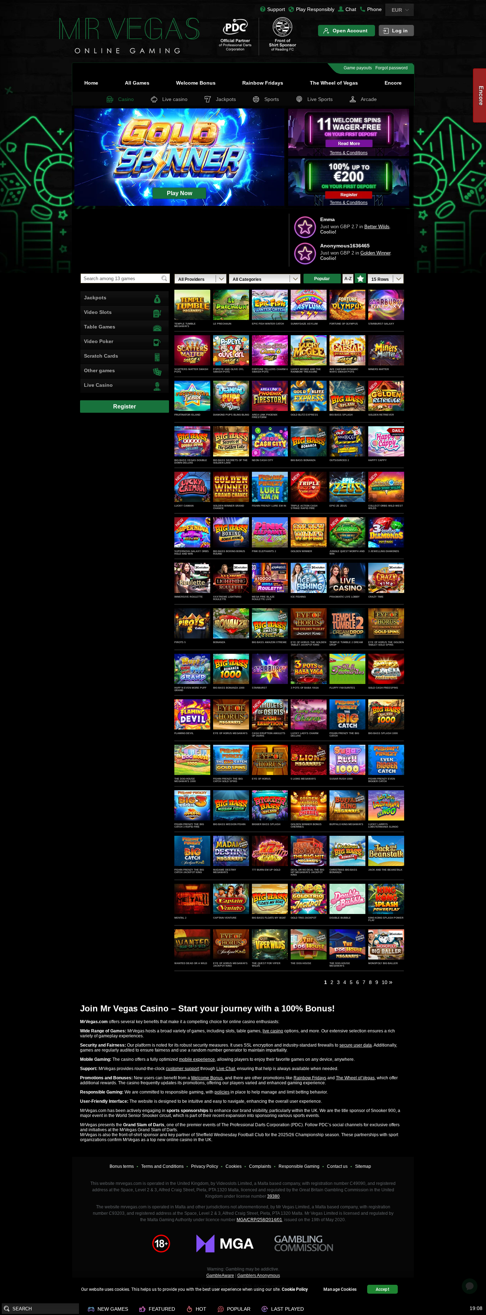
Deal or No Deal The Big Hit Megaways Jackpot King (307, 872)
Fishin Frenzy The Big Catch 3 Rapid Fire (189, 825)
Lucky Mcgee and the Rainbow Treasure (306, 370)
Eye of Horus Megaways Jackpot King (230, 964)
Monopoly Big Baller (383, 963)
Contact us (337, 1166)
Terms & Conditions (349, 152)
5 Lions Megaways (303, 778)
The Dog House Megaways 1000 (185, 779)
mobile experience (197, 1059)
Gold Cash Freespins (383, 687)
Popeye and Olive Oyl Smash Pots (228, 370)
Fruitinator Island (187, 414)
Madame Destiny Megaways (224, 870)
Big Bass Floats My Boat (269, 917)
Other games (99, 370)
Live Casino (98, 385)
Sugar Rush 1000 (341, 778)
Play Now (192, 312)
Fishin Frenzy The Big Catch (344, 734)
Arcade (368, 99)
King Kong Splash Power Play (385, 918)
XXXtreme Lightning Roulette (227, 597)
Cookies (234, 1166)
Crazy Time (376, 596)
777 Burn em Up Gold (266, 869)
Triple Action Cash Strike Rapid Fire (304, 506)
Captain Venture (225, 917)
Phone (374, 9)
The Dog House (301, 963)
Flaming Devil (184, 733)
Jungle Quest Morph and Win (347, 552)
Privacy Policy (204, 1166)
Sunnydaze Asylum (304, 323)
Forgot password (391, 67)
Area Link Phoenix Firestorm (265, 415)
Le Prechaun (222, 323)
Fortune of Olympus (343, 323)
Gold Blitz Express (304, 414)
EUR (397, 10)
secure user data (355, 1045)
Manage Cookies (339, 1289)
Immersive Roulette (188, 596)
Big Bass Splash (341, 414)
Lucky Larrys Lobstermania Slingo (383, 825)
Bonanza (219, 642)
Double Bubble (340, 917)
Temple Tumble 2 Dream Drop (346, 643)
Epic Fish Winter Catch (268, 323)
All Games (137, 83)
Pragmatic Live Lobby (344, 596)
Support (276, 9)
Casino (126, 99)
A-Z (348, 278)
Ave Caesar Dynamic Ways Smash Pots (343, 370)
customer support (182, 1068)
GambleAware (220, 1275)
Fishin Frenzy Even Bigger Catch (381, 779)
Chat (350, 9)
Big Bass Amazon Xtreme (269, 642)
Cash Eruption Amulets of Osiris (268, 734)
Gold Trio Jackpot (303, 917)
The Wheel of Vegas (334, 83)
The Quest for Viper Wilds (266, 964)
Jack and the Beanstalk (385, 869)
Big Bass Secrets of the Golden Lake (230, 461)
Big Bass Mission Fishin (229, 824)
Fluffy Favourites (342, 687)
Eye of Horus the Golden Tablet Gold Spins (386, 643)
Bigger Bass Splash (266, 824)
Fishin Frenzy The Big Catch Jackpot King (189, 870)
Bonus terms (122, 1166)
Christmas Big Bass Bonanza (343, 870)
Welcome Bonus (196, 83)
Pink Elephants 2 (264, 551)
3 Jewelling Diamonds (383, 551)
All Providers (191, 279)
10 (384, 982)
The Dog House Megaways (339, 964)
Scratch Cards (101, 356)
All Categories (247, 279)
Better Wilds (377, 253)
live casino (273, 1030)
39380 (273, 1196)
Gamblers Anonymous (258, 1275)
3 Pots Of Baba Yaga (305, 687)
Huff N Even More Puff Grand (190, 688)
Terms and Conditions (162, 1166)
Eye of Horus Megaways (230, 733)
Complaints (260, 1166)
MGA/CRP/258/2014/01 (259, 1219)
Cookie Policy (295, 1289)
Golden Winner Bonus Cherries (306, 825)
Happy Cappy (377, 460)
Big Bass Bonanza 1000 (228, 687)
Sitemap (363, 1166)
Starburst (259, 687)
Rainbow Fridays (262, 83)
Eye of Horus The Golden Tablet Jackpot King (308, 643)
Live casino (175, 99)
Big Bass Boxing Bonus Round (229, 552)
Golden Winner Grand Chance (228, 506)
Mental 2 (180, 917)
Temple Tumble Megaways (185, 324)
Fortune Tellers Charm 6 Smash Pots (270, 370)
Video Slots (98, 312)
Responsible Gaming (299, 1166)
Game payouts (358, 67)
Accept (382, 1289)
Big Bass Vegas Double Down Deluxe (190, 461)
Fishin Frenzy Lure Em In (269, 505)
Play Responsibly (315, 9)
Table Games (99, 327)
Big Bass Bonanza (303, 460)
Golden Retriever (381, 414)
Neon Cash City (262, 460)
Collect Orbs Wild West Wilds (385, 506)
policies (222, 1092)
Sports (271, 99)
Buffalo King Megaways (346, 824)
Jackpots (226, 99)
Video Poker (98, 341)
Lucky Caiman (184, 505)
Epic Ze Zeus (338, 505)
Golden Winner (301, 551)
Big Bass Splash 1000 (383, 733)
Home (91, 83)
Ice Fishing (298, 596)
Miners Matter (378, 369)
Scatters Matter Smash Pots (191, 370)
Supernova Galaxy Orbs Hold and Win (191, 552)
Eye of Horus (261, 778)
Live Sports (320, 99)
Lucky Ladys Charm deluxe (304, 734)
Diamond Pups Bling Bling (231, 414)
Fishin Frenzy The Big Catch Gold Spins (228, 779)
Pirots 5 (180, 642)
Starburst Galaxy (381, 323)
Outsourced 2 (339, 460)
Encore (393, 83)
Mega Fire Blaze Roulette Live (263, 597)
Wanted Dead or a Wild (190, 963)
